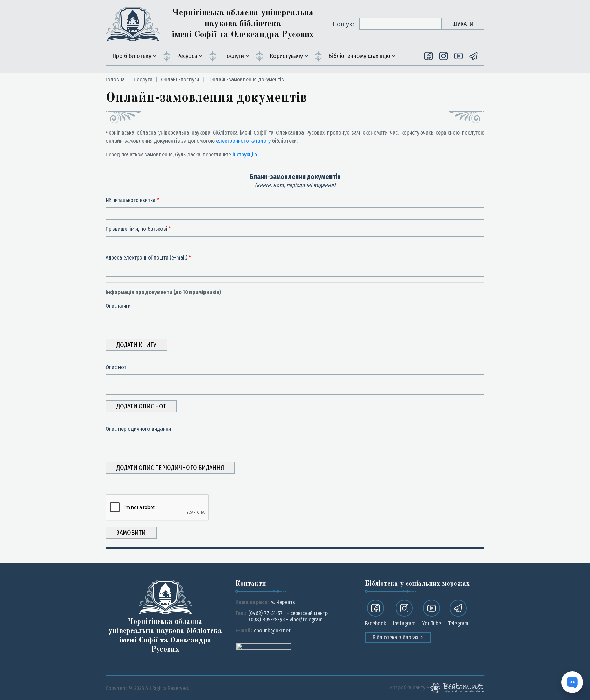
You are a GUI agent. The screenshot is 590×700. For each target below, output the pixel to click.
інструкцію (245, 154)
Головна (115, 79)
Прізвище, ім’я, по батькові (138, 229)
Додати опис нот (141, 406)
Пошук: (343, 24)
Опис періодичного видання (138, 428)
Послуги (233, 56)
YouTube (431, 623)
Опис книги (118, 306)
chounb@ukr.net (272, 630)
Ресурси (187, 56)
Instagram (404, 623)
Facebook (375, 623)
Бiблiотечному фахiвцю (359, 56)
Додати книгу (136, 345)
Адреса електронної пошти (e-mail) (148, 257)
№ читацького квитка (132, 200)
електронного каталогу (243, 141)
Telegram (458, 623)
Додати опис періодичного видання (170, 468)
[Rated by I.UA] (263, 646)
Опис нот (116, 367)
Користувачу (286, 56)
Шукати (463, 24)
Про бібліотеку (131, 56)
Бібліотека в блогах (396, 637)
